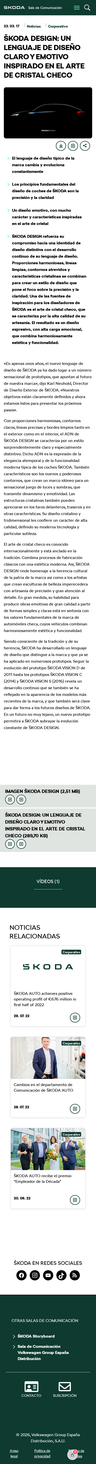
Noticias (34, 26)
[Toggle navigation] (77, 7)
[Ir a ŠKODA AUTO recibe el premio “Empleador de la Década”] (48, 1149)
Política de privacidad (42, 1453)
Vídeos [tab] (48, 881)
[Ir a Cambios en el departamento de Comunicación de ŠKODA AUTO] (48, 1058)
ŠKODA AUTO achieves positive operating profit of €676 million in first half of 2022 (45, 999)
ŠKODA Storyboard (36, 1336)
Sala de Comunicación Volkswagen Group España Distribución (43, 1352)
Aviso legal (14, 1453)
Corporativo (58, 26)
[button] (87, 8)
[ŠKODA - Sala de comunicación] (33, 8)
